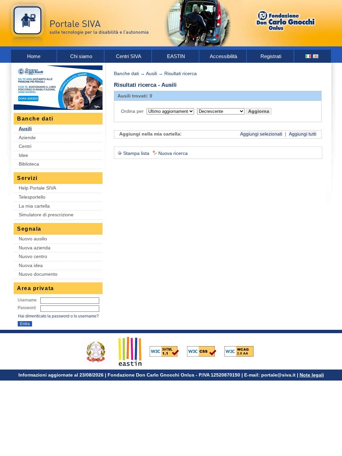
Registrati (271, 56)
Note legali (312, 375)
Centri (25, 146)
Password (27, 308)
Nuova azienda (34, 247)
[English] (316, 56)
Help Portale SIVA (37, 188)
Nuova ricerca (173, 153)
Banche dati (126, 73)
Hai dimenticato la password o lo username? (58, 316)
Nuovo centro (33, 256)
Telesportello (32, 197)
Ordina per (132, 111)
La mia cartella (34, 206)
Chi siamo (81, 56)
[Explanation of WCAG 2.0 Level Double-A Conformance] (242, 351)
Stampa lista (136, 153)
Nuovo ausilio (33, 238)
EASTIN (176, 56)
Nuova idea (31, 265)
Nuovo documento (38, 274)
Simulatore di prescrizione (46, 214)
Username (27, 300)
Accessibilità (223, 56)
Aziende (27, 137)
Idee (23, 155)
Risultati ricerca (180, 73)
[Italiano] (309, 56)
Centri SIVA (128, 56)
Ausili (25, 128)
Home (33, 56)
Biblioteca (29, 164)
